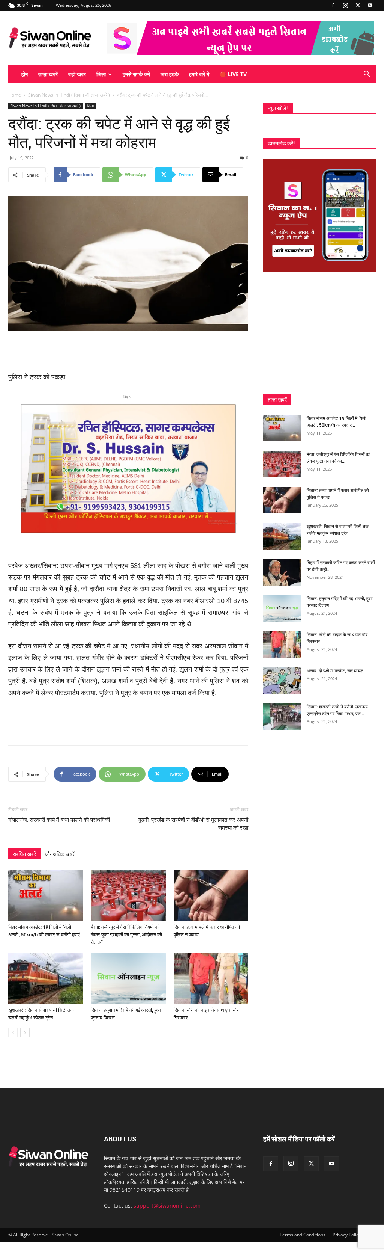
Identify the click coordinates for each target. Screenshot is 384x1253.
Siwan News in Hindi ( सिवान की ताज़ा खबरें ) (69, 95)
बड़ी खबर (77, 74)
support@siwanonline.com (167, 1205)
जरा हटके (169, 74)
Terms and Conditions (303, 1235)
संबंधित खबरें (24, 854)
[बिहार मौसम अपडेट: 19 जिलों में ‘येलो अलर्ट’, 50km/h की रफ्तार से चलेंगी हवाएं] (45, 895)
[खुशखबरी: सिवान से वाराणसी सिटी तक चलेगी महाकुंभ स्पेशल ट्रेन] (45, 978)
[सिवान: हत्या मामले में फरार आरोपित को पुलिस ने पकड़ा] (211, 895)
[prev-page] (13, 1032)
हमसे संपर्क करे (136, 74)
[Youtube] (370, 5)
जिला (101, 74)
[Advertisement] (128, 352)
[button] (367, 75)
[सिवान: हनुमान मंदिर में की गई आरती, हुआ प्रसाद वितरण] (128, 978)
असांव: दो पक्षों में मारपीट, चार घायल (335, 670)
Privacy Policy (347, 1235)
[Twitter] (357, 5)
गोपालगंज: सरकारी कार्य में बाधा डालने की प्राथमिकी (59, 820)
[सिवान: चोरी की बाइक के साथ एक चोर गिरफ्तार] (211, 978)
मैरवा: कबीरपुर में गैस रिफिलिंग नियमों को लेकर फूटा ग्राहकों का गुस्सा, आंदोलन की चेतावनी (126, 934)
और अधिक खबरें (60, 854)
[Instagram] (345, 5)
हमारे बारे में (199, 74)
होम (24, 74)
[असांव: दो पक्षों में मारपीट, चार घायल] (282, 680)
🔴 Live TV (233, 74)
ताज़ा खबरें (48, 74)
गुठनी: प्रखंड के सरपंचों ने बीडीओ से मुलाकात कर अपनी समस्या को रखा (193, 824)
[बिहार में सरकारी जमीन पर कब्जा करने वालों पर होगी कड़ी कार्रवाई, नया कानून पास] (282, 572)
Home (14, 95)
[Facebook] (333, 5)
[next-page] (25, 1032)
